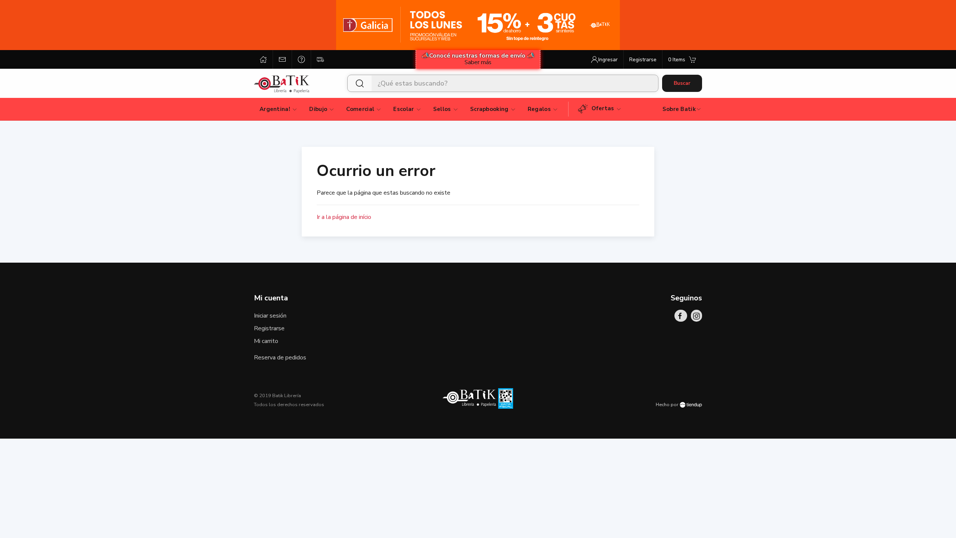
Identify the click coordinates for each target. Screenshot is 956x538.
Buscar (682, 83)
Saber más (478, 62)
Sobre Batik (679, 109)
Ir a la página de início (344, 217)
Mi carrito (266, 341)
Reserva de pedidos (280, 357)
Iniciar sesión (270, 316)
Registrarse (269, 328)
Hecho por (668, 404)
